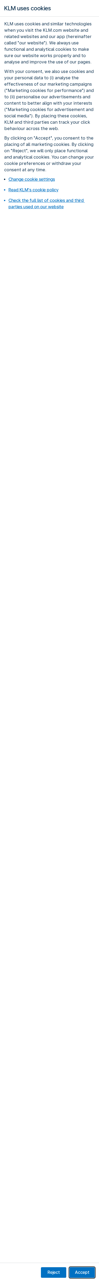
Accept (82, 1272)
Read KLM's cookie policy (33, 189)
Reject (54, 1272)
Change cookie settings (31, 179)
